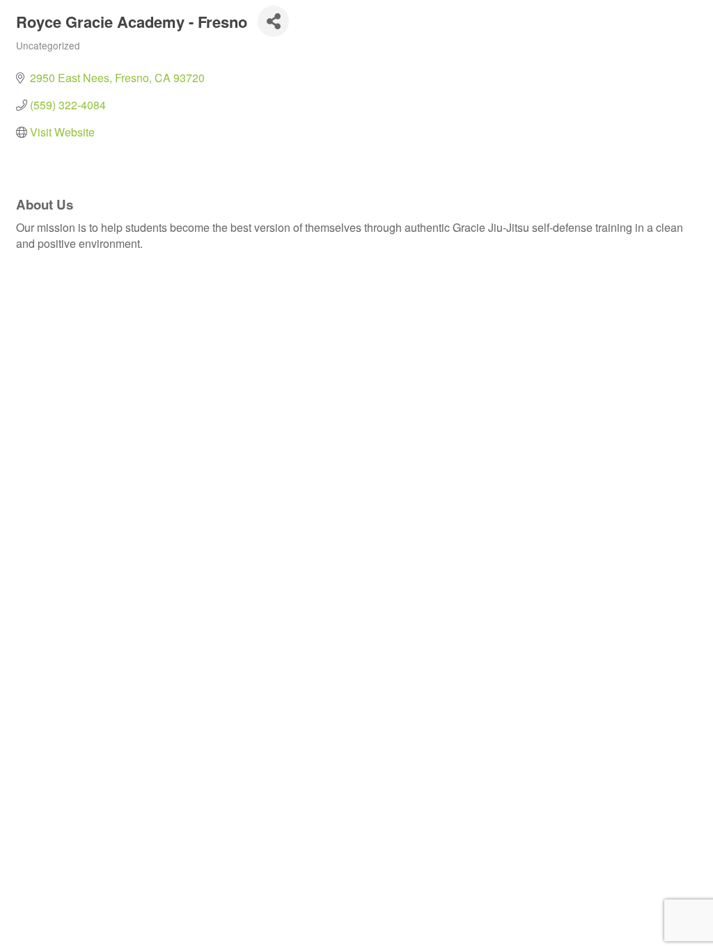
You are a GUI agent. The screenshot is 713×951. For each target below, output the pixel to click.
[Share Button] (273, 21)
